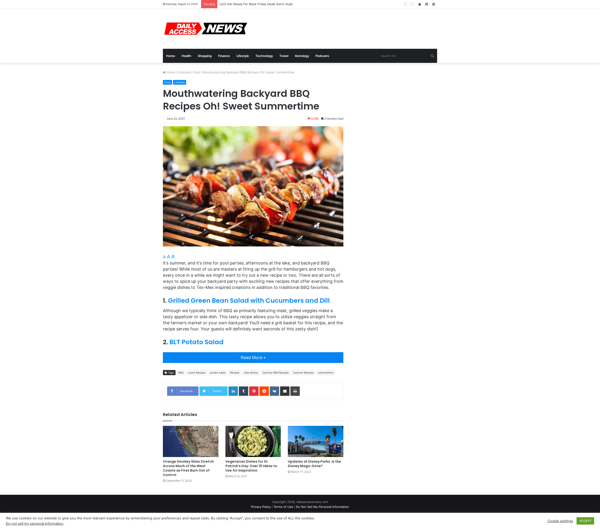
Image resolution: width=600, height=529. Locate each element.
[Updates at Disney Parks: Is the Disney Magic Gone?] (315, 441)
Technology (264, 56)
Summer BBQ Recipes (275, 372)
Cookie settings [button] (560, 521)
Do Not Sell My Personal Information (322, 507)
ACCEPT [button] (585, 521)
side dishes (251, 372)
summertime (325, 372)
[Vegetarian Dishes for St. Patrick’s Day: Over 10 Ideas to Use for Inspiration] (253, 441)
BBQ (181, 372)
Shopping (205, 56)
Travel (283, 56)
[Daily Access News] (205, 28)
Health (186, 56)
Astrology (302, 56)
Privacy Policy (261, 507)
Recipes (235, 372)
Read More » (253, 357)
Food (196, 72)
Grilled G (182, 300)
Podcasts (322, 56)
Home (170, 56)
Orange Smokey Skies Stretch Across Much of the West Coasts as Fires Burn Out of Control (188, 468)
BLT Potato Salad (196, 342)
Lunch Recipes (197, 372)
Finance (224, 56)
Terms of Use (283, 507)
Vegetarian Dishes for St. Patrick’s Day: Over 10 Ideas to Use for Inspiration (251, 466)
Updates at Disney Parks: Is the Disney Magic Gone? (314, 463)
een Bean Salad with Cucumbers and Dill (264, 300)
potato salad (217, 372)
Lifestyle (242, 56)
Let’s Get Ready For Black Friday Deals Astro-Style (256, 4)
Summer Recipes (303, 372)
